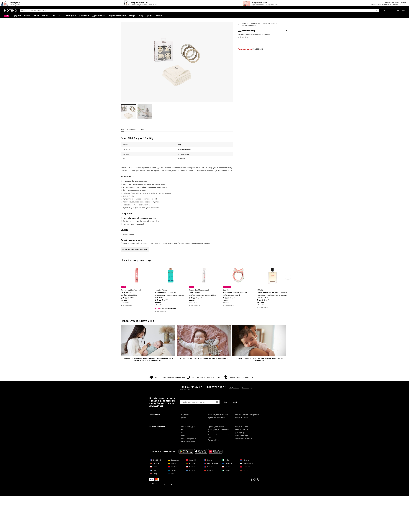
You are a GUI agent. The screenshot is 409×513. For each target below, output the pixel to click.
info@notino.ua (234, 388)
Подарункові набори (269, 23)
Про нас (183, 418)
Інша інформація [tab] (132, 129)
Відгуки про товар (241, 427)
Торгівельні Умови (214, 440)
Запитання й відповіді (187, 442)
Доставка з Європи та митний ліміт (218, 436)
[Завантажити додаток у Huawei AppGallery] (215, 451)
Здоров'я (245, 23)
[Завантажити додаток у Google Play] (186, 451)
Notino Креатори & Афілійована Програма (218, 431)
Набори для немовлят (249, 25)
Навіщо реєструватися (188, 439)
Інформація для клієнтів (216, 427)
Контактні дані (247, 388)
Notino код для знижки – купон (218, 415)
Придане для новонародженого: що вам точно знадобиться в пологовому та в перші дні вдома (148, 359)
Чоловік (234, 402)
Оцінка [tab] (142, 129)
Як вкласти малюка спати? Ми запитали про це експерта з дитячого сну (259, 359)
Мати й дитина (255, 23)
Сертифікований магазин (216, 418)
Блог (181, 430)
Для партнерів (240, 433)
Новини (182, 436)
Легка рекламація (241, 436)
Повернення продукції (187, 427)
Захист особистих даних (243, 439)
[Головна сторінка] (239, 24)
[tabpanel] (177, 197)
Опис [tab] (122, 129)
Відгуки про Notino (241, 418)
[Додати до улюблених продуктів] (285, 30)
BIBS (239, 31)
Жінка (225, 402)
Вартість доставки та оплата (395, 2)
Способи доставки (241, 430)
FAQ (181, 433)
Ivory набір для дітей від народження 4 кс (139, 218)
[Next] (288, 276)
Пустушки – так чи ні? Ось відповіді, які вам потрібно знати (204, 358)
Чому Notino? (184, 415)
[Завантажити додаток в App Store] (200, 451)
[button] (177, 62)
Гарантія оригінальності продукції (247, 415)
